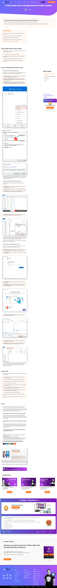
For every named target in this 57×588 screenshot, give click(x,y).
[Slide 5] (50, 560)
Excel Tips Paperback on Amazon (37, 572)
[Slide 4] (49, 560)
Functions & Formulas (18, 572)
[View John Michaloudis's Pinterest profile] (9, 461)
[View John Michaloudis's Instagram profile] (5, 461)
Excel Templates (35, 584)
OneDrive (8, 72)
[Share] (12, 444)
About (42, 586)
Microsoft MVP (21, 456)
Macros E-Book (35, 583)
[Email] (10, 444)
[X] (4, 444)
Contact (45, 586)
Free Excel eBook (52, 2)
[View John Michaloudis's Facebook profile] (3, 461)
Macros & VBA (17, 575)
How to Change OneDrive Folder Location (50, 77)
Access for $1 (16, 507)
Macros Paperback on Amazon (36, 578)
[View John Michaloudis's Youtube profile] (13, 461)
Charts (16, 578)
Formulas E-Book (35, 580)
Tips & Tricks (47, 78)
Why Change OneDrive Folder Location (49, 74)
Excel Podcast (17, 571)
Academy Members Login (27, 574)
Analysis (16, 579)
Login (37, 2)
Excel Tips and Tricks (46, 94)
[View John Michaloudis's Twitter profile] (11, 461)
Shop (28, 2)
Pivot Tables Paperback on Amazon (37, 576)
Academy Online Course (27, 571)
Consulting (33, 2)
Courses (19, 2)
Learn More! (7, 559)
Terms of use (22, 586)
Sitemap (38, 586)
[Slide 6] (51, 560)
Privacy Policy (28, 586)
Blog (15, 2)
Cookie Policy (33, 586)
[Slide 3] (48, 560)
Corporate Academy (27, 572)
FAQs (45, 80)
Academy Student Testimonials (26, 577)
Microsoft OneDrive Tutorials (48, 95)
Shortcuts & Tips (17, 581)
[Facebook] (5, 444)
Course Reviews (26, 575)
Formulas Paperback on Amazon (37, 574)
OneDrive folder (8, 246)
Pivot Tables (17, 574)
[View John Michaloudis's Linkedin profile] (7, 461)
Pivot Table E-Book (36, 581)
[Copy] (9, 444)
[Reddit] (15, 444)
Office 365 (45, 97)
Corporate (24, 2)
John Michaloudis (15, 451)
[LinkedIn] (7, 444)
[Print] (14, 444)
